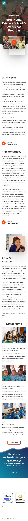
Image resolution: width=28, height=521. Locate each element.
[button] (25, 3)
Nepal (3, 346)
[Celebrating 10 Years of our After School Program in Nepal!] (14, 344)
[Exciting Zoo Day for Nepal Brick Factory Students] (14, 382)
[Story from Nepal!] (14, 419)
